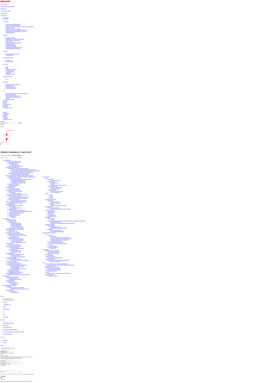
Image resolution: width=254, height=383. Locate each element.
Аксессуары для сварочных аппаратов (20, 260)
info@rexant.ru (6, 309)
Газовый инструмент (10, 219)
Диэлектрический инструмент (18, 256)
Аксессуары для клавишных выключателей (21, 179)
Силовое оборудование (11, 257)
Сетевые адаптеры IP (55, 261)
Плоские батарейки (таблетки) (57, 231)
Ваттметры (13, 217)
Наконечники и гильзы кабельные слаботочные (19, 173)
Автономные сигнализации (15, 279)
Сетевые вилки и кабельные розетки (17, 210)
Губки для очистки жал (16, 241)
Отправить (3, 376)
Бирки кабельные (15, 164)
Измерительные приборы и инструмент (15, 229)
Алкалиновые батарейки (56, 230)
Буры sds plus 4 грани (16, 251)
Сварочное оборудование (14, 259)
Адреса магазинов (7, 327)
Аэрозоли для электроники (17, 239)
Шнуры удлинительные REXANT (19, 200)
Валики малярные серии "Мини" (18, 268)
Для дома (50, 194)
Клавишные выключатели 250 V (18, 182)
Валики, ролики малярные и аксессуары (18, 265)
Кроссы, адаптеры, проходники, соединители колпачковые (61, 265)
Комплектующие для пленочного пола (20, 288)
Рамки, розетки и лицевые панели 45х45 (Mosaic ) (59, 273)
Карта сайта (6, 325)
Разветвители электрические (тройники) (18, 198)
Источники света (49, 254)
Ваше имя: (3, 360)
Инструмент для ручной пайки (13, 232)
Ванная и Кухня (51, 211)
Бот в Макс (5, 317)
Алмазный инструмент (14, 247)
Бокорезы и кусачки (15, 255)
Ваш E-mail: (3, 362)
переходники (54, 245)
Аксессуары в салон (52, 186)
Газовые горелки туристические (16, 228)
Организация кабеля (52, 275)
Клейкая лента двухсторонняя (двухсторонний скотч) (63, 223)
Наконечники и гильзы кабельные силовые (18, 168)
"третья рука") (14, 236)
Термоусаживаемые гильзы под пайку (19, 174)
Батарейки (50, 229)
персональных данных (29, 374)
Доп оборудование (52, 189)
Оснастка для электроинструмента (14, 245)
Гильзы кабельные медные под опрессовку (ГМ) (22, 172)
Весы (52, 195)
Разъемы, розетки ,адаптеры (54, 268)
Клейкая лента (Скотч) (56, 222)
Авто (46, 178)
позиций (3, 121)
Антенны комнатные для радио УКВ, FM (60, 237)
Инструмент (5, 35)
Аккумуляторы (51, 225)
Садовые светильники (50, 256)
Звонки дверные (12, 206)
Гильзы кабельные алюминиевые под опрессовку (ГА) (23, 169)
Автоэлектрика (51, 181)
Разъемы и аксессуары (14, 282)
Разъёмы (53, 183)
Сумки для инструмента (14, 262)
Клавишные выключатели (14, 178)
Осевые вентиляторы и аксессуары (58, 205)
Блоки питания (12, 281)
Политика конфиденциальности (10, 329)
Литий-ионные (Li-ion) (56, 226)
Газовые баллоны (13, 220)
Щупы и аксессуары (13, 231)
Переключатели (12, 186)
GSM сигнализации (13, 278)
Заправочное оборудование (57, 191)
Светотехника (46, 249)
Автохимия (50, 179)
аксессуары (50, 200)
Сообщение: (3, 364)
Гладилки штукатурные (14, 269)
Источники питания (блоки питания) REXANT (59, 260)
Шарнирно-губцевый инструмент (16, 254)
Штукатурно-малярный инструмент (14, 263)
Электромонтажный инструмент (13, 273)
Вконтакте (5, 340)
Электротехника (6, 21)
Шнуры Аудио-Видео (53, 247)
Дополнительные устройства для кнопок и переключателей (22, 176)
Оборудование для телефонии (52, 267)
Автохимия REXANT (56, 180)
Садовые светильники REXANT (55, 257)
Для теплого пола (13, 291)
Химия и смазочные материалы (18, 242)
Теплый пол (8, 286)
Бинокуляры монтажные (14, 244)
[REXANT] (5, 2)
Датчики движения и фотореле (52, 250)
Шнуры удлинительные (14, 199)
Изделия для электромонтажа (12, 167)
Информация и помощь (8, 323)
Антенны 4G (53, 236)
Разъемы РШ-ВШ (13, 209)
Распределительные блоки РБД (16, 166)
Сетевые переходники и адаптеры (16, 212)
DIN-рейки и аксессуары (14, 162)
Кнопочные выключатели (14, 185)
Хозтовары (47, 217)
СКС (4, 90)
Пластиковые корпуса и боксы (15, 203)
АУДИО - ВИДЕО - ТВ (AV (7, 76)
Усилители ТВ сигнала (56, 241)
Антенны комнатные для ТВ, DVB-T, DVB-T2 (61, 238)
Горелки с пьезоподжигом (17, 226)
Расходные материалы (16, 193)
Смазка (52, 219)
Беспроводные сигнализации (12, 276)
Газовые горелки (12, 222)
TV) (46, 234)
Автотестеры (12, 230)
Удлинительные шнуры (14, 214)
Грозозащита (14, 284)
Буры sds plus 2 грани (16, 250)
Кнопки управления (13, 183)
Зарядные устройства (55, 203)
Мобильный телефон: (6, 363)
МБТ (46, 193)
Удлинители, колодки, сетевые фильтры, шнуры (17, 194)
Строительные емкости (14, 270)
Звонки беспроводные (16, 207)
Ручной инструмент (10, 253)
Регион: (2, 371)
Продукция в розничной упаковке (55, 242)
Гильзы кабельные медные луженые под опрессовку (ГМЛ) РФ (25, 170)
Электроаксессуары (10, 204)
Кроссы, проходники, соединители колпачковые (56, 263)
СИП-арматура (12, 192)
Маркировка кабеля (13, 163)
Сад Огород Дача (49, 206)
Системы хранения (49, 210)
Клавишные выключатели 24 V (18, 181)
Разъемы (50, 244)
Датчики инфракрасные (53, 251)
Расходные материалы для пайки (16, 238)
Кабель (52, 204)
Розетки (47, 272)
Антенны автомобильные (56, 187)
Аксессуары (50, 255)
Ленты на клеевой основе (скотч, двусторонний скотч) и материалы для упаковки (66, 220)
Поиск (20, 122)
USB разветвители (55, 201)
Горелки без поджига (16, 223)
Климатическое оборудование (8, 57)
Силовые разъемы (10, 187)
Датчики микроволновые (53, 253)
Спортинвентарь (52, 214)
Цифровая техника (52, 216)
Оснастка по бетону (13, 249)
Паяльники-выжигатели (14, 237)
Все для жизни (5, 64)
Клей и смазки (51, 218)
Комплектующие (15, 292)
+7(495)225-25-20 (7, 304)
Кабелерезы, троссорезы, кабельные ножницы (19, 274)
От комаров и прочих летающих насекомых (60, 209)
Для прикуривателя (55, 188)
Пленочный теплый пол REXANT (16, 287)
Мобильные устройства (50, 199)
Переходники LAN (52, 270)
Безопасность (5, 51)
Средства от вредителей (53, 207)
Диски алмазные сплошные (17, 248)
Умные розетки (12, 216)
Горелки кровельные (16, 225)
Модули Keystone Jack (50, 266)
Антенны (50, 235)
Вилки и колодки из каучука (15, 195)
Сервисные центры (7, 333)
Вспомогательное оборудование (16, 234)
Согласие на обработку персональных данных (13, 331)
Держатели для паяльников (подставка (17, 235)
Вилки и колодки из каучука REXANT (20, 197)
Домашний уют (51, 212)
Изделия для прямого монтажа (15, 191)
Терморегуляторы (10, 290)
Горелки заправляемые (16, 224)
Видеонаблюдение (10, 280)
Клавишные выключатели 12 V (18, 180)
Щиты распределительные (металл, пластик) (16, 201)
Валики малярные (15, 267)
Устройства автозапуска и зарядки (58, 185)
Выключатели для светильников (16, 205)
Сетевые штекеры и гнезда (15, 213)
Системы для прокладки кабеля (13, 189)
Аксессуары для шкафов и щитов (13, 161)
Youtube (5, 342)
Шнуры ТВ (53, 248)
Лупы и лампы (9, 243)
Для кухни (50, 197)
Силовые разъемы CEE (14, 188)
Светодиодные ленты (50, 259)
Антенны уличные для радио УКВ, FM (59, 239)
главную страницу (16, 155)
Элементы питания (49, 224)
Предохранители (54, 182)
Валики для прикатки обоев (17, 266)
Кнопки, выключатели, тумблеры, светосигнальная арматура (20, 175)
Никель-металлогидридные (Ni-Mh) (59, 228)
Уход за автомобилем (55, 192)
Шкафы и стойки (49, 274)
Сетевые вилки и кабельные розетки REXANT (22, 211)
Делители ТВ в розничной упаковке (59, 243)
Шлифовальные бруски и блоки (16, 272)
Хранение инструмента (11, 261)
